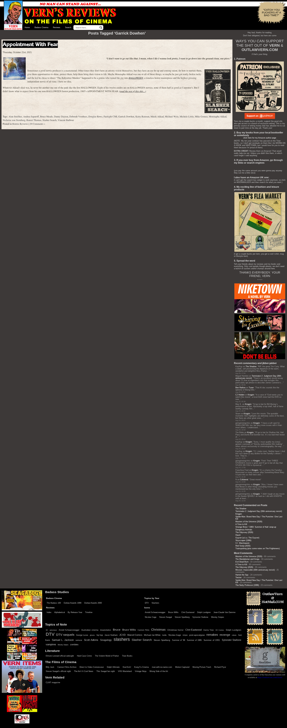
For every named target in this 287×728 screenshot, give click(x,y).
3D (47, 630)
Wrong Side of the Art (158, 671)
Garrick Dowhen (126, 116)
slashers (122, 639)
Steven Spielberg (182, 617)
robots (234, 635)
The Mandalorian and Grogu (247, 559)
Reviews (56, 27)
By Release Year (75, 612)
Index (49, 612)
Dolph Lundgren (204, 612)
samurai (78, 640)
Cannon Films (143, 630)
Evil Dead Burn (241, 562)
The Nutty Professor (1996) (247, 585)
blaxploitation (105, 630)
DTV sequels (65, 634)
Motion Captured (182, 667)
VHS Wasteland (125, 671)
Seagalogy (106, 640)
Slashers (155, 603)
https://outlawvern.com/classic (270, 677)
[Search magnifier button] (101, 27)
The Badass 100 (54, 603)
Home (27, 27)
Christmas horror (175, 630)
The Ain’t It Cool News (83, 671)
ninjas (185, 635)
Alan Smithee (15, 116)
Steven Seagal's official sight (58, 671)
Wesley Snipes (217, 617)
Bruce (116, 629)
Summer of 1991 (212, 640)
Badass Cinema (41, 27)
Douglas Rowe (95, 116)
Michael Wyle (171, 116)
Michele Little (187, 116)
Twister (238, 577)
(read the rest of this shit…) (132, 91)
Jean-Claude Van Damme (224, 612)
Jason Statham (111, 635)
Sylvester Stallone (200, 617)
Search (68, 27)
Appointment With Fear (30, 44)
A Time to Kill (241, 524)
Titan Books (127, 656)
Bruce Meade (46, 116)
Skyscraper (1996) (243, 540)
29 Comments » (37, 123)
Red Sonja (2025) (242, 546)
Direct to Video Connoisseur (92, 667)
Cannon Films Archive (66, 667)
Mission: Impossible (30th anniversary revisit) (255, 570)
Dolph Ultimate (113, 667)
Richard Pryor (220, 667)
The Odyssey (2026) (244, 532)
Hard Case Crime (84, 656)
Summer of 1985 (194, 640)
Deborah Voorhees (78, 116)
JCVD (122, 635)
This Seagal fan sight (105, 671)
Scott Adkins (91, 639)
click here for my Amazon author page (259, 138)
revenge (225, 634)
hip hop (100, 635)
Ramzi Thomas (33, 120)
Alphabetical (59, 612)
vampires (51, 644)
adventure (53, 630)
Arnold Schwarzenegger (155, 612)
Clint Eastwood (187, 612)
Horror (15, 123)
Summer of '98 (178, 640)
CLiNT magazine (53, 682)
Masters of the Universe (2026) (248, 521)
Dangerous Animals (243, 530)
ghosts (92, 635)
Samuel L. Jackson (63, 640)
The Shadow (251, 366)
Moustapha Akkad (217, 116)
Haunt (238, 535)
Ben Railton (240, 387)
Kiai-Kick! (127, 667)
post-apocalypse (197, 635)
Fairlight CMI (110, 116)
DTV (147, 603)
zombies (74, 644)
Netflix (164, 635)
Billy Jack (50, 667)
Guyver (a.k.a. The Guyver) (247, 538)
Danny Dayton (61, 116)
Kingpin (251, 395)
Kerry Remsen (142, 116)
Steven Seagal (165, 617)
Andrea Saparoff (31, 116)
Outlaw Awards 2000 (93, 603)
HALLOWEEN (136, 77)
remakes (212, 634)
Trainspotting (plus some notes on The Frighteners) (257, 548)
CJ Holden (239, 395)
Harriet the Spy (241, 575)
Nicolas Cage (150, 617)
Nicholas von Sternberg (14, 120)
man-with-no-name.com (162, 667)
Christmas (158, 629)
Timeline (88, 612)
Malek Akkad (157, 116)
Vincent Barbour (66, 120)
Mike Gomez (201, 116)
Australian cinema (89, 630)
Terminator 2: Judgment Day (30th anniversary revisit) (258, 511)
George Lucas (82, 635)
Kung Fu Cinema (141, 667)
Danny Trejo (208, 630)
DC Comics (220, 630)
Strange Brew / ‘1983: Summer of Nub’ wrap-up (255, 527)
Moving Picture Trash (202, 667)
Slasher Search (49, 120)
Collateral (244, 479)
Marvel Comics (134, 635)
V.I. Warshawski (242, 543)
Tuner (251, 387)
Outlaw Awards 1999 (72, 603)
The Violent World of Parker (107, 656)
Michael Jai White (152, 635)
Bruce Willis (173, 612)
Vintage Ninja (140, 671)
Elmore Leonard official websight (60, 656)
